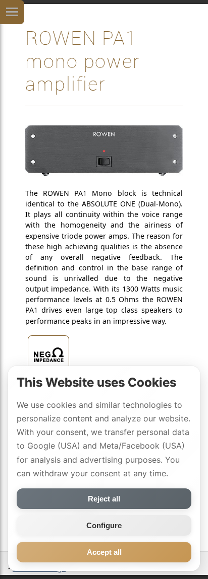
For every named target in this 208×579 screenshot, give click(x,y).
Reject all (104, 498)
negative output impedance (48, 387)
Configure (104, 525)
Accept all (104, 552)
